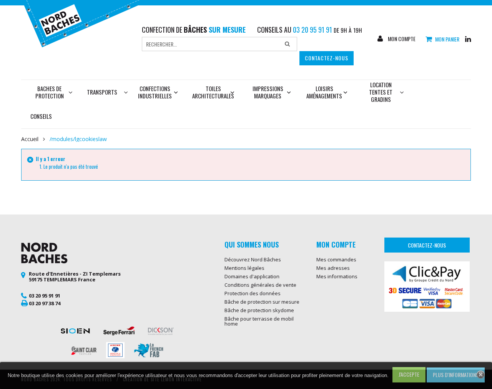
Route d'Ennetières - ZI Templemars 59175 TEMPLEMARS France (75, 276)
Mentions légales (244, 267)
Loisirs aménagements (324, 92)
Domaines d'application (251, 276)
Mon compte (401, 38)
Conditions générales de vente (260, 284)
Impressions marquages (268, 92)
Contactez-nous (326, 58)
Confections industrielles (155, 92)
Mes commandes (336, 259)
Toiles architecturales (213, 92)
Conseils (41, 116)
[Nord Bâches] (86, 23)
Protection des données (252, 293)
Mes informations (336, 276)
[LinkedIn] (468, 38)
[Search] (287, 44)
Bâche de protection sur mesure (261, 301)
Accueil (29, 139)
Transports (102, 92)
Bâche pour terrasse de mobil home (259, 321)
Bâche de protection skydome (259, 310)
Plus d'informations (456, 375)
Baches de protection (49, 92)
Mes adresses (333, 267)
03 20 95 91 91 (44, 295)
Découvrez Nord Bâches (252, 259)
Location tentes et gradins (380, 91)
